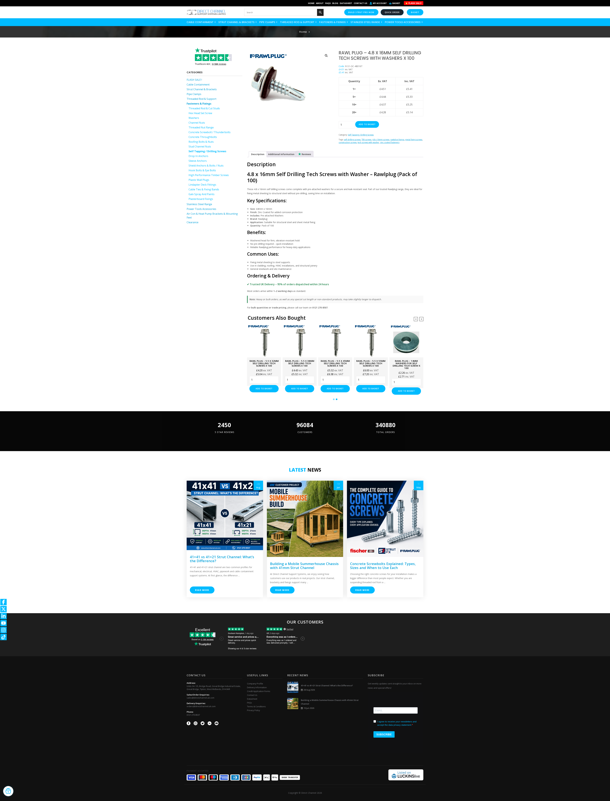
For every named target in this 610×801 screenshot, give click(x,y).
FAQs (328, 3)
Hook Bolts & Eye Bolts (202, 170)
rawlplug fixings (397, 139)
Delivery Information (257, 687)
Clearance (192, 222)
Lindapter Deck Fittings (202, 184)
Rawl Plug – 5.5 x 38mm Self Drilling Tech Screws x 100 (264, 363)
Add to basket (367, 124)
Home (311, 3)
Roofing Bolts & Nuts (201, 141)
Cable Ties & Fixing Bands (204, 189)
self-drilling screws (352, 139)
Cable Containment (200, 22)
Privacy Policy (253, 710)
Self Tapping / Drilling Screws (207, 151)
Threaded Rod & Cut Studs (204, 108)
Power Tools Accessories (403, 22)
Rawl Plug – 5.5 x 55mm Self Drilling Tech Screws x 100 (335, 363)
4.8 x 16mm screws (380, 139)
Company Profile (255, 683)
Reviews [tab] (306, 154)
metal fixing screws (413, 139)
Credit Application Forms (258, 691)
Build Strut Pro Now (361, 12)
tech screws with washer (368, 142)
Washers (194, 118)
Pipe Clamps (267, 22)
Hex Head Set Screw (200, 113)
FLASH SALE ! (194, 80)
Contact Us (360, 3)
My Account (380, 3)
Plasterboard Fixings (201, 199)
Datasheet (346, 3)
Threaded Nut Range (201, 127)
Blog (335, 3)
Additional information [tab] (281, 154)
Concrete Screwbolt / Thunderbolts (209, 132)
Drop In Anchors (198, 156)
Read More (202, 590)
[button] (326, 55)
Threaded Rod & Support (297, 22)
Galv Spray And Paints (201, 194)
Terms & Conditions (256, 706)
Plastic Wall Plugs (199, 180)
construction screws (348, 142)
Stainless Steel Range (366, 22)
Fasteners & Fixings (332, 22)
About (320, 3)
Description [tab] (257, 154)
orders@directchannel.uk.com (201, 706)
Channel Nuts (197, 122)
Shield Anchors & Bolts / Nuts (206, 165)
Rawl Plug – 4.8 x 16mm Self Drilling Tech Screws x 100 (406, 363)
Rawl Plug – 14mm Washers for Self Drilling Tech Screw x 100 (371, 364)
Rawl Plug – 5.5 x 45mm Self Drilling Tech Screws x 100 (299, 363)
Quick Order (392, 12)
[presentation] (416, 319)
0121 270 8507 (193, 714)
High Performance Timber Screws (209, 175)
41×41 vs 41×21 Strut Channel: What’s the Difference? (222, 558)
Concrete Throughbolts (203, 137)
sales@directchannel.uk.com (200, 697)
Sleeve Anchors (198, 161)
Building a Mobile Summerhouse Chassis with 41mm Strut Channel (304, 565)
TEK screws (366, 139)
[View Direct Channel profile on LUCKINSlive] (405, 774)
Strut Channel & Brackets (236, 22)
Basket (396, 3)
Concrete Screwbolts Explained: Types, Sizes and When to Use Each (383, 565)
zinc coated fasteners (389, 142)
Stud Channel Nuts (200, 146)
